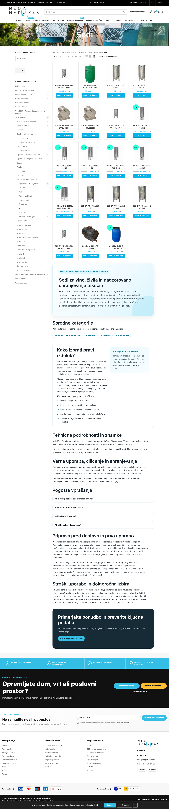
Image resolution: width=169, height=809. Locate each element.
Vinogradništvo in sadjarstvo (28, 184)
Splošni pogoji (92, 760)
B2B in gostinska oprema (96, 749)
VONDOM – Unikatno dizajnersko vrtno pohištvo (30, 112)
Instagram (152, 769)
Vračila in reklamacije (53, 756)
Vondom (5, 774)
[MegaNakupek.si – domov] (148, 743)
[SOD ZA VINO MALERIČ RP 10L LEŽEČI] (64, 113)
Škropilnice (23, 204)
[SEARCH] (124, 12)
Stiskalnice (23, 213)
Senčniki (20, 175)
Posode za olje (24, 200)
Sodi (20, 208)
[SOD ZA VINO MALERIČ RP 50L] (142, 73)
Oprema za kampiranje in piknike (29, 159)
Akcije (4, 745)
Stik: (91, 3)
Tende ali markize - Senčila (27, 179)
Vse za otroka (20, 279)
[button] (64, 95)
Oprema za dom (21, 107)
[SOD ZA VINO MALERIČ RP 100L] (116, 194)
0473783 (101, 3)
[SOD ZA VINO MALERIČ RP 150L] (142, 194)
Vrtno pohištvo (22, 262)
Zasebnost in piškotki (159, 799)
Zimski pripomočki (24, 270)
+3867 (95, 3)
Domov (55, 52)
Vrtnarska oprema (24, 225)
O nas (89, 745)
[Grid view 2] (86, 56)
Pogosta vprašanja (52, 760)
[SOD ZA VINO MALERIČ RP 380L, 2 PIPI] (116, 113)
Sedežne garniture (9, 763)
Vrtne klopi (21, 241)
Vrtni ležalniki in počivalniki (27, 250)
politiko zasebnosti (123, 722)
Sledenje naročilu (51, 763)
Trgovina (63, 52)
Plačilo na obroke (51, 753)
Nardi (4, 770)
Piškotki (90, 767)
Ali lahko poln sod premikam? (68, 525)
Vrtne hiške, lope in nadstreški (28, 237)
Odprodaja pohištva (22, 103)
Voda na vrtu (22, 221)
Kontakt (48, 767)
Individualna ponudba (95, 753)
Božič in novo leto (23, 126)
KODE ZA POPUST (59, 3)
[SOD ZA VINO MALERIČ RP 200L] (116, 73)
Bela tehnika (20, 86)
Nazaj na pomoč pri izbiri (71, 638)
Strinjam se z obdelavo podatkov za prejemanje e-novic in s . (105, 722)
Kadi (20, 192)
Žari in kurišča (22, 266)
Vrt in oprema (20, 117)
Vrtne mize (21, 246)
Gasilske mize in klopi (25, 134)
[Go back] (73, 34)
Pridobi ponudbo (126, 686)
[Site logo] (24, 12)
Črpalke (22, 188)
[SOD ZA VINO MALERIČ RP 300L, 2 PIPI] (64, 234)
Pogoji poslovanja (144, 799)
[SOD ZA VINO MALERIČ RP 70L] (90, 194)
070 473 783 (138, 664)
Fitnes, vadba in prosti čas (25, 94)
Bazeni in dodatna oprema (27, 122)
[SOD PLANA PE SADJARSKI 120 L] (90, 73)
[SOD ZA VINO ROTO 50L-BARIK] (90, 234)
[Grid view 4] (94, 56)
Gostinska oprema (22, 98)
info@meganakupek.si (147, 760)
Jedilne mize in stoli (9, 760)
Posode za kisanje (26, 196)
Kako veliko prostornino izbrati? (69, 507)
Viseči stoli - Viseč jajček (26, 217)
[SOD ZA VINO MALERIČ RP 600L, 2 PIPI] (64, 73)
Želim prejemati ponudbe (154, 718)
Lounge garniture (23, 150)
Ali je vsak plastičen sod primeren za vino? (74, 499)
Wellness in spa (21, 283)
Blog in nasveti (92, 756)
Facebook (142, 769)
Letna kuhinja (22, 146)
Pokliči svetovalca (153, 686)
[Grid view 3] (90, 56)
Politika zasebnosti (94, 763)
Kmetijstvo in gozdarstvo (26, 142)
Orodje (19, 163)
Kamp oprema (22, 138)
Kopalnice (6, 767)
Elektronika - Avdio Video (24, 90)
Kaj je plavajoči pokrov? (65, 516)
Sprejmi (110, 805)
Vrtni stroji (21, 258)
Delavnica (21, 130)
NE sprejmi (125, 805)
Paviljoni (20, 167)
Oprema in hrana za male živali (28, 155)
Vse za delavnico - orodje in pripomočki (30, 275)
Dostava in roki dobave (53, 745)
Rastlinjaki (21, 171)
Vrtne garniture (22, 233)
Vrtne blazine (22, 229)
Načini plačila (50, 749)
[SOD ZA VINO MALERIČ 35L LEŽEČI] (90, 113)
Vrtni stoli (20, 254)
